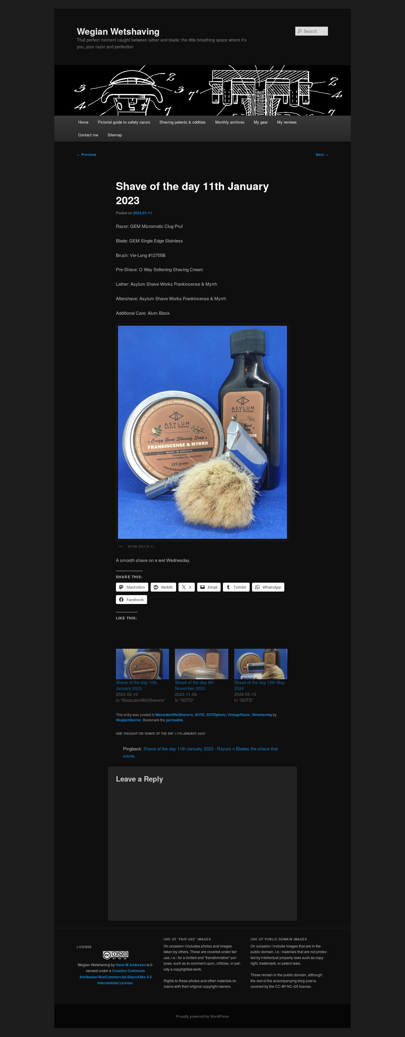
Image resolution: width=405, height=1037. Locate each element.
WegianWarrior (128, 720)
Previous (86, 154)
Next (322, 154)
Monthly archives (230, 122)
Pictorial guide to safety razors (124, 122)
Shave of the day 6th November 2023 (194, 685)
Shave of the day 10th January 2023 (136, 685)
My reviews (287, 122)
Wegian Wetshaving (118, 31)
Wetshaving (262, 714)
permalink (174, 720)
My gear (261, 122)
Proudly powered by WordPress (202, 1016)
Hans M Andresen (131, 964)
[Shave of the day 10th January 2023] (142, 664)
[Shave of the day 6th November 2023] (201, 664)
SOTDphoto (216, 714)
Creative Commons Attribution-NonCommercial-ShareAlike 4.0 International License (115, 976)
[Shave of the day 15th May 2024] (260, 664)
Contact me (88, 135)
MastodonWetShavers (174, 714)
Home (83, 122)
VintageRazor (238, 714)
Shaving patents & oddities (183, 122)
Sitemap (115, 135)
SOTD (200, 714)
